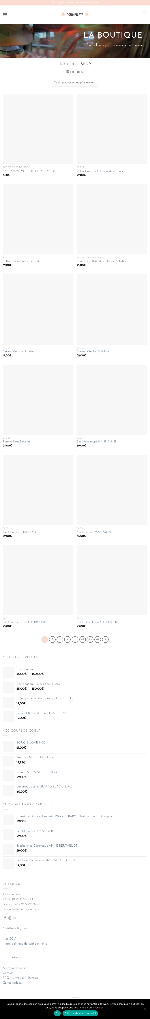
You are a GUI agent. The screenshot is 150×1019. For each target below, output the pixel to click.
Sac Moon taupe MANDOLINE (96, 441)
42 (82, 639)
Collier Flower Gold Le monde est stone (100, 171)
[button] (5, 14)
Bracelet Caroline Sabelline (93, 351)
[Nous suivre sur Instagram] (9, 918)
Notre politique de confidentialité (25, 943)
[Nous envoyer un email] (14, 918)
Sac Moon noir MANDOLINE (21, 532)
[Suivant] (105, 639)
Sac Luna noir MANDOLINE (95, 532)
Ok (57, 1013)
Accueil (67, 64)
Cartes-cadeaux (13, 982)
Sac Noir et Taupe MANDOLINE (97, 622)
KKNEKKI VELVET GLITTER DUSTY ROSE (30, 171)
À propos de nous (14, 968)
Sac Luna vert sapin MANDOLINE (24, 622)
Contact (8, 972)
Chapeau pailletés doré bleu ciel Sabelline (102, 261)
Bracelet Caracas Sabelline (19, 351)
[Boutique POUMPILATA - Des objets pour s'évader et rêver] (75, 14)
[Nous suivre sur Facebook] (5, 918)
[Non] (145, 1010)
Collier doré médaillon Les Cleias (22, 261)
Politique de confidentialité (80, 1013)
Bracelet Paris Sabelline (16, 441)
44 (97, 639)
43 (90, 639)
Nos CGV (9, 938)
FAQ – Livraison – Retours (20, 977)
